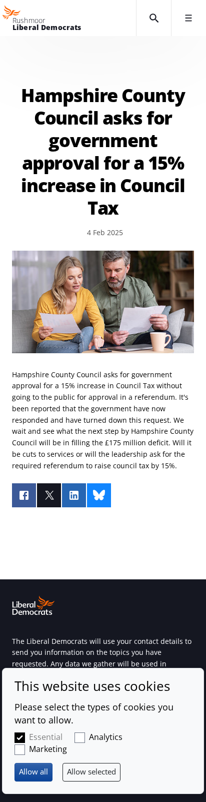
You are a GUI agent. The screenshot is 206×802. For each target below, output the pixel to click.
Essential (45, 736)
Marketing (48, 748)
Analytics (105, 736)
